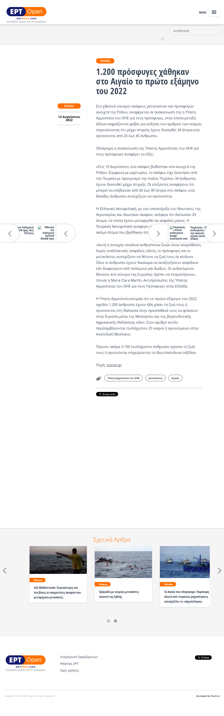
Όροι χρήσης (69, 670)
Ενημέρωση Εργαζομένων (79, 657)
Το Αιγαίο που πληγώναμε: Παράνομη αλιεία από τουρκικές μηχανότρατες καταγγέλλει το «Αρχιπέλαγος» (186, 596)
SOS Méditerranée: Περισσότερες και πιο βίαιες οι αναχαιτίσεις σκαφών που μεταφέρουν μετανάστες (57, 592)
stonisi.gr (114, 365)
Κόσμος (38, 580)
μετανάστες (156, 378)
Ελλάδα (105, 61)
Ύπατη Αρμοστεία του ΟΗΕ (123, 378)
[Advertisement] (149, 456)
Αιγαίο (175, 378)
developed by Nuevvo (208, 696)
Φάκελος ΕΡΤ (69, 663)
